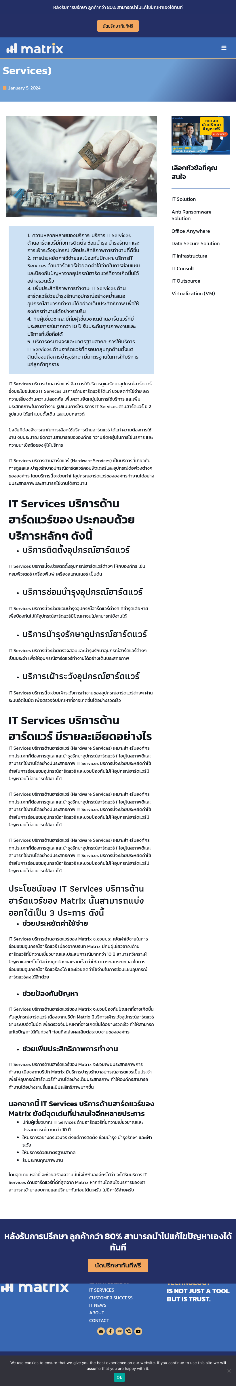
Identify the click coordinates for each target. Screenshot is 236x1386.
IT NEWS (97, 1305)
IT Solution (184, 199)
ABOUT (96, 1312)
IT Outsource (186, 281)
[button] (118, 26)
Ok (119, 1377)
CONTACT (99, 1320)
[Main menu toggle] (224, 47)
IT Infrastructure (189, 256)
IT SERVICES (101, 1289)
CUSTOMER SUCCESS (111, 1297)
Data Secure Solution (196, 243)
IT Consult (183, 268)
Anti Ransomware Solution (192, 215)
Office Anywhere (191, 231)
